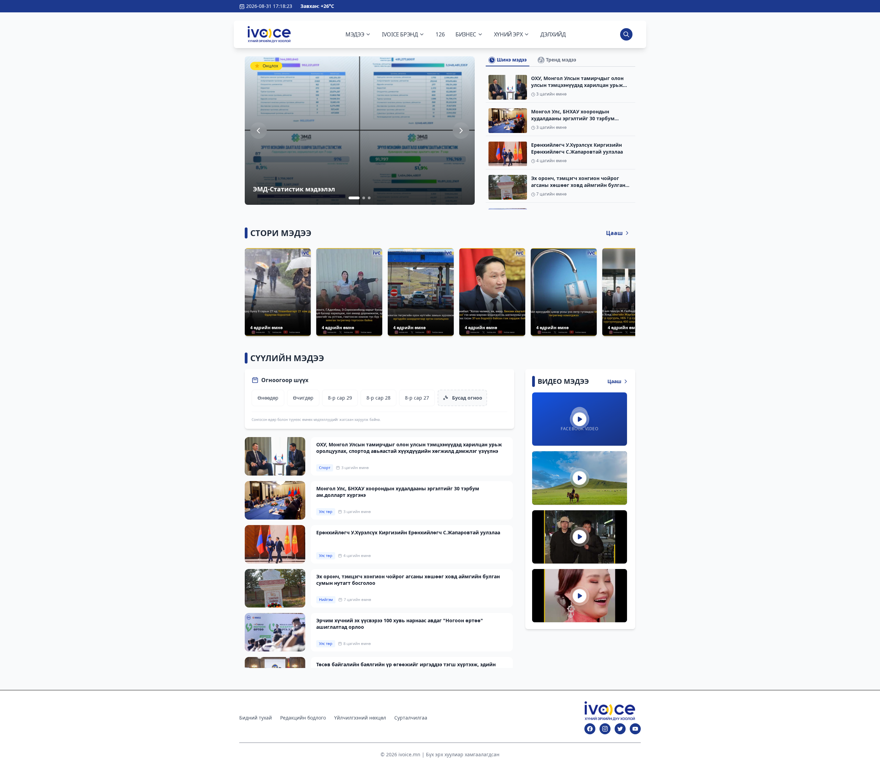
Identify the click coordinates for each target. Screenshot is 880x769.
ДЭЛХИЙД (552, 34)
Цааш (614, 233)
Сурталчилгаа (410, 717)
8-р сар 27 (417, 397)
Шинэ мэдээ (511, 59)
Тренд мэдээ (560, 59)
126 (440, 34)
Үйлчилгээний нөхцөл (360, 717)
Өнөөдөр (267, 397)
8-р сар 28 (378, 397)
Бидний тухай (255, 717)
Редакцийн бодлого (303, 717)
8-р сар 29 (340, 397)
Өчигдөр (303, 397)
